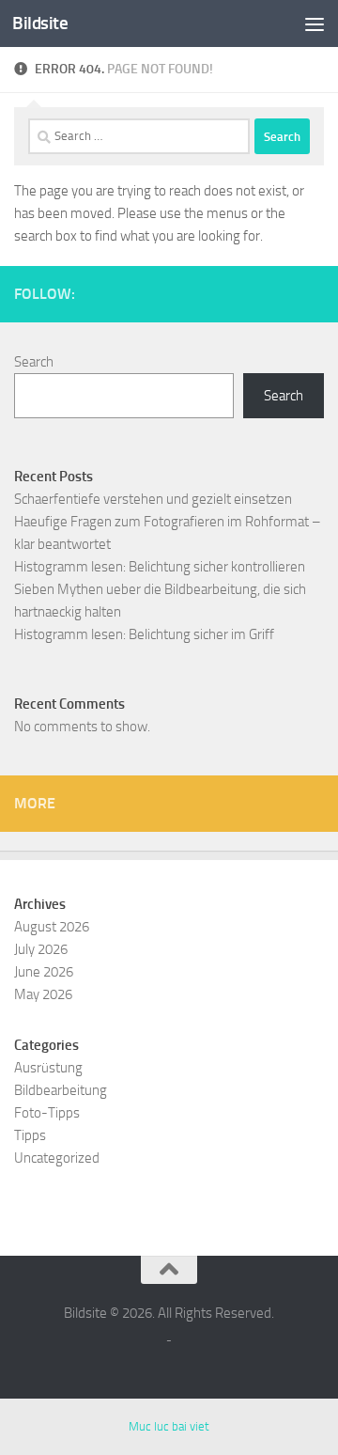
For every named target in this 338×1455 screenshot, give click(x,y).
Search (34, 361)
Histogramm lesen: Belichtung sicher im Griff (144, 634)
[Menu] (314, 23)
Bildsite (40, 23)
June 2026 (43, 971)
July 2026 (41, 949)
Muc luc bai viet (169, 1426)
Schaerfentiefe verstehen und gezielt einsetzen (153, 499)
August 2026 (51, 926)
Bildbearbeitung (60, 1090)
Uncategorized (57, 1158)
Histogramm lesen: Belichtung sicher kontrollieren (159, 566)
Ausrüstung (48, 1067)
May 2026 (43, 994)
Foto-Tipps (47, 1112)
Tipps (30, 1135)
